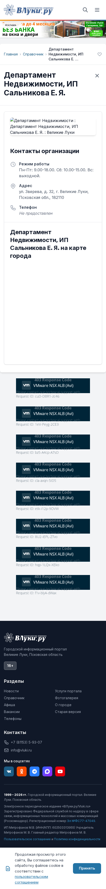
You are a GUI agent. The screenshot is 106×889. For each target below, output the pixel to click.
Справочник (33, 54)
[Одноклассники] (22, 771)
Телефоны (12, 718)
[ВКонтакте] (9, 771)
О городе (63, 705)
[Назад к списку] (97, 76)
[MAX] (47, 771)
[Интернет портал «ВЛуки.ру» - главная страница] (28, 10)
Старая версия (68, 712)
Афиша (9, 705)
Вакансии (12, 712)
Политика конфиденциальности (77, 839)
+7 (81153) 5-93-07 (26, 742)
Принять (87, 868)
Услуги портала (68, 691)
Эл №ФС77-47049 (81, 821)
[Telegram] (34, 771)
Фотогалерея (66, 698)
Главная (11, 54)
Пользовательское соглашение (27, 839)
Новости (11, 691)
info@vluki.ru (21, 750)
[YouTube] (60, 771)
